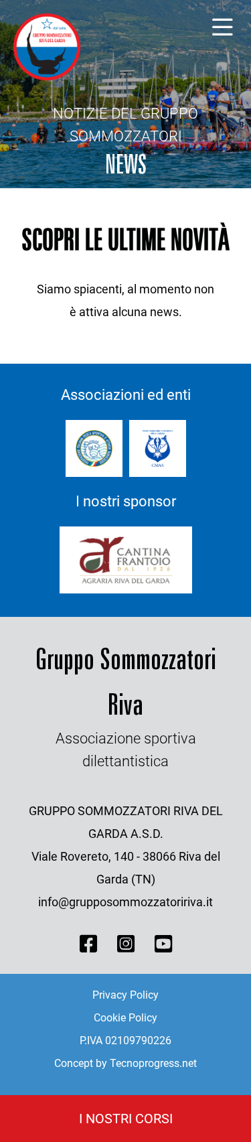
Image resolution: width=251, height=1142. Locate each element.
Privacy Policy (125, 995)
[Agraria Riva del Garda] (126, 559)
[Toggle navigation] (222, 27)
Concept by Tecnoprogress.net (125, 1063)
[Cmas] (157, 448)
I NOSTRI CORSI (126, 1119)
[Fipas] (94, 448)
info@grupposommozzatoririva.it (125, 902)
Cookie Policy (125, 1017)
